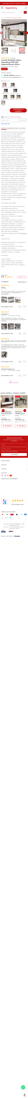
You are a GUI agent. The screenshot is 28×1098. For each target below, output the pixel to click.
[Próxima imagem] (26, 32)
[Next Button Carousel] (24, 410)
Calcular (22, 120)
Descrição (3, 128)
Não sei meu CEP (5, 123)
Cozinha (8, 17)
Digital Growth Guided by (7, 536)
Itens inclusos (22, 128)
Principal (3, 17)
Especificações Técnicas (12, 128)
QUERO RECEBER (14, 454)
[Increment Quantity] (7, 110)
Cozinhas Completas (16, 17)
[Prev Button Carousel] (3, 410)
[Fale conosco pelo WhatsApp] (23, 1087)
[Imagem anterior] (1, 32)
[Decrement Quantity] (2, 110)
